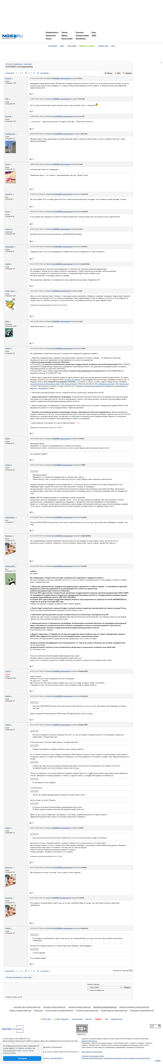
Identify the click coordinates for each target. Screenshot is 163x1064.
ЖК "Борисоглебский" (69, 384)
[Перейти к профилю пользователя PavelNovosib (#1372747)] (10, 152)
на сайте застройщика (73, 379)
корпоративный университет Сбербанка (98, 386)
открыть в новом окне (96, 990)
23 (38, 73)
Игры (94, 32)
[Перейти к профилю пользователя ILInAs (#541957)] (10, 182)
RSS (118, 73)
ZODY (94, 35)
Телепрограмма (82, 35)
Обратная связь (116, 1019)
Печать (109, 73)
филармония (43, 388)
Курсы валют (67, 38)
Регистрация (71, 46)
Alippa (15, 997)
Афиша (64, 35)
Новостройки (28, 64)
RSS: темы (47, 1019)
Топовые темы (103, 46)
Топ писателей (77, 1019)
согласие (25, 1051)
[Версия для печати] (30, 94)
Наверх (158, 1060)
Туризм (64, 32)
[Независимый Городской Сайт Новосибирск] (12, 36)
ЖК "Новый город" (122, 384)
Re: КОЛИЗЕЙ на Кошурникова (62, 116)
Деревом (129, 73)
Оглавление (52, 46)
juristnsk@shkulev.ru (56, 1058)
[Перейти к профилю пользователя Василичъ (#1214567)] (10, 554)
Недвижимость (52, 32)
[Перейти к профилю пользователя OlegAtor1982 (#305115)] (10, 584)
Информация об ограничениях (92, 1052)
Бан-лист (88, 1019)
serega (20, 997)
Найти (62, 46)
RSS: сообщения (62, 1019)
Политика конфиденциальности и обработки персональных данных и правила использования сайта (116, 1058)
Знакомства (51, 35)
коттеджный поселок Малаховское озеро (45, 384)
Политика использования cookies (93, 1056)
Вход (113, 46)
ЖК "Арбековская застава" (104, 384)
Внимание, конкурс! (87, 46)
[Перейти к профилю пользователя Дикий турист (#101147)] (10, 310)
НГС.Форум (9, 64)
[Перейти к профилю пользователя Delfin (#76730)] (9, 336)
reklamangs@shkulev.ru (89, 1041)
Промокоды (81, 38)
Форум (49, 38)
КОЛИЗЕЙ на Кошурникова (61, 78)
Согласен (22, 1058)
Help (106, 1019)
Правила (98, 1019)
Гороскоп (80, 32)
